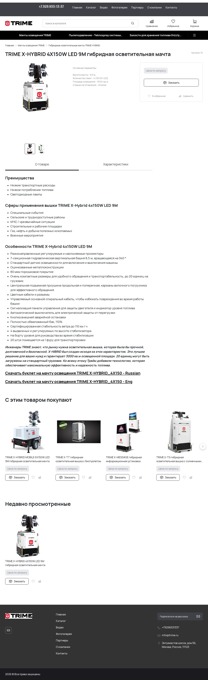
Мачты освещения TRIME (31, 45)
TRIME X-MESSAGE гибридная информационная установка (124, 459)
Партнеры (62, 640)
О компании (63, 647)
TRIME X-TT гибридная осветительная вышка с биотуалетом (78, 459)
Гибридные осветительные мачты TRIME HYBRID (74, 45)
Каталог (61, 621)
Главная (9, 45)
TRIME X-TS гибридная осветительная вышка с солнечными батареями (178, 459)
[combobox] (90, 23)
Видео (60, 627)
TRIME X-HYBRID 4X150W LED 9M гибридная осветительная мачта (25, 563)
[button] (203, 446)
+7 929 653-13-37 (51, 6)
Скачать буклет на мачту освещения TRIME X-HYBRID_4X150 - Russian (72, 373)
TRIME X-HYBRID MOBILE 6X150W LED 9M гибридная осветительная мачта (27, 459)
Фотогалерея (64, 634)
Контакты (61, 653)
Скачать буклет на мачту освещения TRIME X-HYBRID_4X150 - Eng (68, 381)
